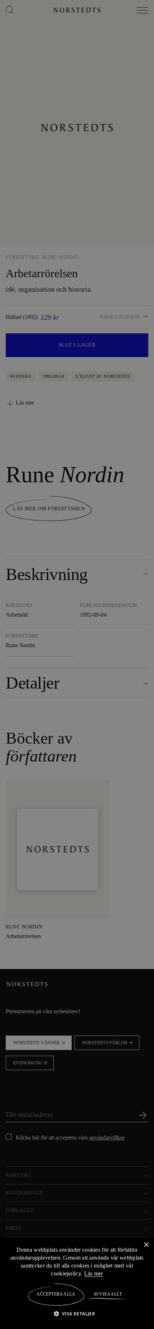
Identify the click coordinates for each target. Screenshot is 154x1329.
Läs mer (98, 1273)
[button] (77, 1313)
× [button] (146, 1244)
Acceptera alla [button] (56, 1294)
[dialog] (77, 664)
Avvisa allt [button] (107, 1294)
